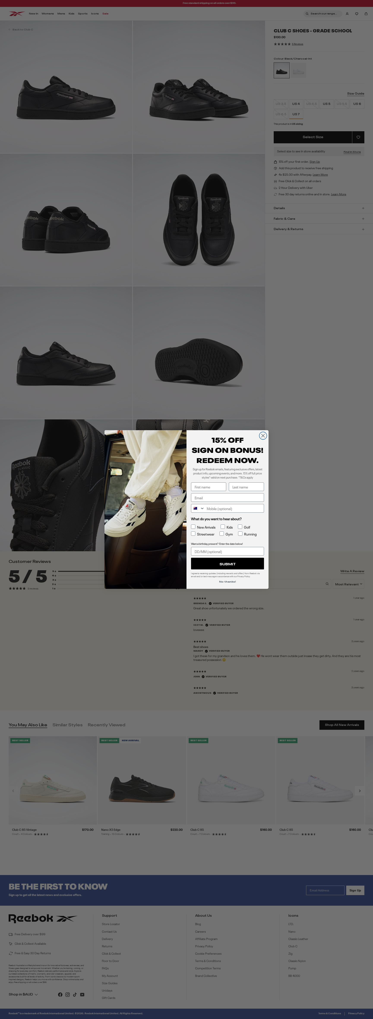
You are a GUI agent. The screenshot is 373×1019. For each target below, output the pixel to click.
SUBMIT (228, 563)
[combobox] (198, 508)
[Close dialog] (263, 435)
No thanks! (227, 581)
